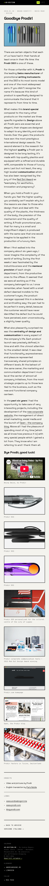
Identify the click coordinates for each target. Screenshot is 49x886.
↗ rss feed (9, 880)
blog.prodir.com (13, 809)
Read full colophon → (13, 858)
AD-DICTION (10, 2)
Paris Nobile (32, 787)
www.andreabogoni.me (16, 801)
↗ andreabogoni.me (12, 867)
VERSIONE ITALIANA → (14, 829)
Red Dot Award (25, 179)
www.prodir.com (13, 805)
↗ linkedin (9, 870)
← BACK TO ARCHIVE (12, 825)
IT (42, 2)
